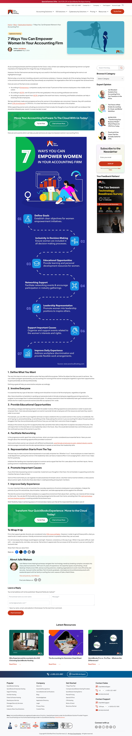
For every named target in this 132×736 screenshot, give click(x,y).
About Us (39, 686)
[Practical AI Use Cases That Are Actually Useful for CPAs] (102, 135)
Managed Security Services (15, 703)
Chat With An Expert (78, 674)
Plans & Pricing (70, 694)
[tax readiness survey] (110, 206)
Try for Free (117, 11)
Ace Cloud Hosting (75, 733)
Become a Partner (71, 706)
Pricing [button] (92, 12)
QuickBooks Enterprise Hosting (16, 689)
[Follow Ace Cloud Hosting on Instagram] (114, 727)
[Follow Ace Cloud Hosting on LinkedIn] (107, 727)
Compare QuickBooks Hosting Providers (78, 689)
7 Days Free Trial (70, 686)
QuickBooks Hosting (13, 686)
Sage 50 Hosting (12, 691)
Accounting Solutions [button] (44, 12)
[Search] (121, 68)
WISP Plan (10, 706)
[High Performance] (35, 725)
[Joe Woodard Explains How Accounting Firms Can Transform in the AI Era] (102, 94)
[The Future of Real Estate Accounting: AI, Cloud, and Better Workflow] (102, 108)
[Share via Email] (29, 552)
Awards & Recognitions (43, 689)
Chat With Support (104, 702)
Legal (38, 703)
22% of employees (18, 103)
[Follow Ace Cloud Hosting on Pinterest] (110, 727)
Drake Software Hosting (14, 697)
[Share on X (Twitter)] (21, 552)
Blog (15, 25)
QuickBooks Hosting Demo (74, 691)
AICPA (22, 92)
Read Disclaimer (60, 717)
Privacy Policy (40, 706)
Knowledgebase (41, 697)
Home (10, 25)
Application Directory (42, 700)
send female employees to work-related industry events (73, 443)
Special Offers (70, 697)
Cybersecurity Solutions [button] (77, 12)
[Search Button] (122, 5)
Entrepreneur (24, 87)
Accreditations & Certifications (45, 691)
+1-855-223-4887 (56, 674)
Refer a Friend (70, 703)
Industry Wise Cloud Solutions (15, 709)
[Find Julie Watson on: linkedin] (39, 579)
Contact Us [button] (86, 5)
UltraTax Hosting (11, 694)
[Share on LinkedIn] (25, 552)
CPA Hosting (69, 700)
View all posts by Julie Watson (29, 576)
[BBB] (10, 725)
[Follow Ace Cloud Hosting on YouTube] (103, 727)
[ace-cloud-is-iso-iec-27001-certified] (66, 725)
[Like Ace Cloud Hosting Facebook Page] (96, 727)
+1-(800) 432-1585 (113, 706)
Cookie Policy (40, 709)
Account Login (116, 5)
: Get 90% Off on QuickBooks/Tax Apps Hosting (66, 1)
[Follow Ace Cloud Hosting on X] (100, 727)
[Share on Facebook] (16, 552)
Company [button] (96, 5)
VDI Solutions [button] (60, 12)
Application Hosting (25, 25)
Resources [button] (102, 12)
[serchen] (49, 725)
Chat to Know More (58, 123)
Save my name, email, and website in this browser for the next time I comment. (36, 608)
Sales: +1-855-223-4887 (73, 5)
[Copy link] (33, 552)
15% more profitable (53, 534)
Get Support (106, 5)
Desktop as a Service (13, 700)
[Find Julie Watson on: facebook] (35, 579)
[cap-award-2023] (25, 725)
